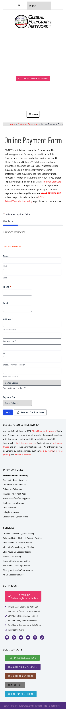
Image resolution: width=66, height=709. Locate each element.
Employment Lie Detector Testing (17, 542)
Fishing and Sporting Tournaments (18, 570)
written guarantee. (23, 454)
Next (8, 412)
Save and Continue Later (32, 412)
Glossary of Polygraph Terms (15, 516)
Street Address (9, 329)
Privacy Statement (11, 507)
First (5, 266)
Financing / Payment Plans (14, 494)
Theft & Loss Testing (12, 556)
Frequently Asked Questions (15, 480)
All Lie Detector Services (13, 574)
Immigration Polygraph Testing (16, 561)
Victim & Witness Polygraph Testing (18, 547)
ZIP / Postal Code (10, 376)
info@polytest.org (52, 181)
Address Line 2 (9, 341)
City (4, 353)
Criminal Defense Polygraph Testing (18, 533)
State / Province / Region (14, 364)
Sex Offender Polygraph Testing (16, 565)
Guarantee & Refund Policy (14, 484)
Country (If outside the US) (14, 388)
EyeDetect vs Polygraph (13, 503)
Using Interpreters (11, 512)
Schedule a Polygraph (12, 489)
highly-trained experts (25, 443)
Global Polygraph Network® (44, 431)
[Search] (19, 6)
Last (5, 277)
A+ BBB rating (46, 450)
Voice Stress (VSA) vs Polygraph (16, 498)
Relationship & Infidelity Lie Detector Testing (22, 538)
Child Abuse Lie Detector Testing (17, 552)
